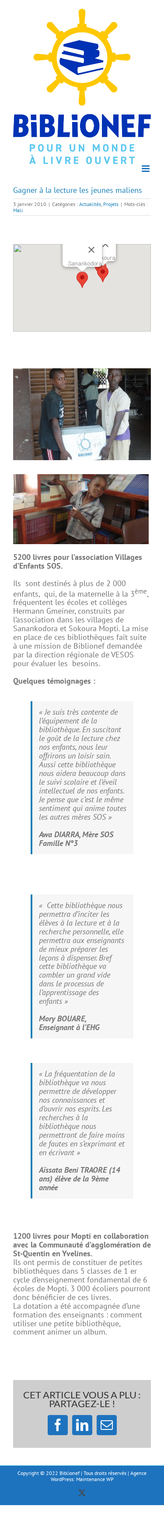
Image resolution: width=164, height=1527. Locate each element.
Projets (111, 204)
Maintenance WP (95, 1479)
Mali (18, 210)
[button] (82, 279)
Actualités (90, 204)
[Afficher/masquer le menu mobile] (146, 168)
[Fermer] (91, 249)
